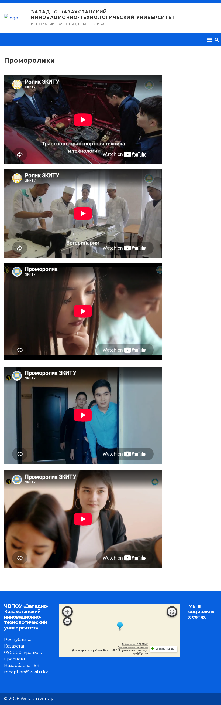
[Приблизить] (67, 611)
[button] (217, 39)
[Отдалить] (67, 621)
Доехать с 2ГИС (165, 649)
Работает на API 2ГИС (135, 644)
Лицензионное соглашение (133, 647)
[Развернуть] (172, 612)
